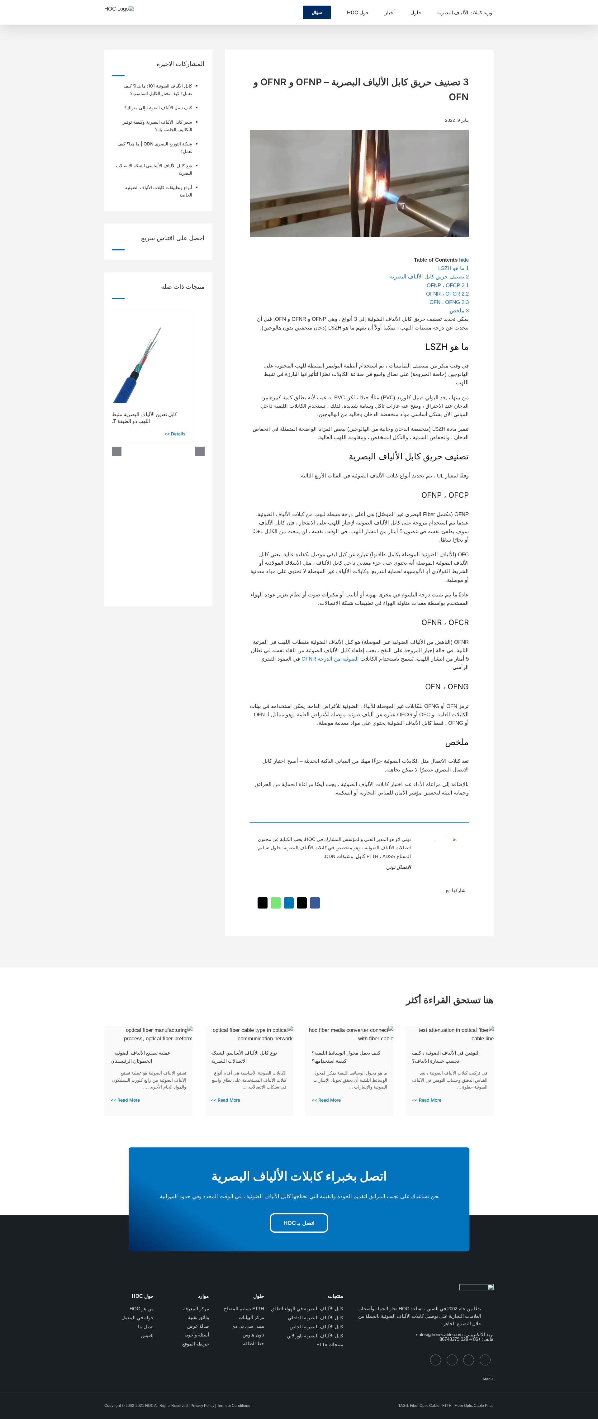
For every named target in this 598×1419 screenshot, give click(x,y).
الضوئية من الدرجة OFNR (330, 659)
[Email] (262, 903)
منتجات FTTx (329, 1344)
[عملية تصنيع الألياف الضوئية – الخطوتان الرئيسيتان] (148, 1030)
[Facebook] (314, 903)
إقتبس (147, 1335)
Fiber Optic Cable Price (474, 1405)
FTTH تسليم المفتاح (244, 1308)
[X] (301, 903)
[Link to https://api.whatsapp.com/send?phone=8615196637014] (485, 1360)
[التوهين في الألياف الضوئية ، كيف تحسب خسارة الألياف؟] (450, 1030)
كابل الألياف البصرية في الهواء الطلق (307, 1308)
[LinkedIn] (288, 903)
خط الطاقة (253, 1343)
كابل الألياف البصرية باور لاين (315, 1335)
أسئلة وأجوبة (196, 1334)
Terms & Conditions (233, 1405)
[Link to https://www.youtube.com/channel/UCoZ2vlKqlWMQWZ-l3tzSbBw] (452, 1360)
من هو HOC (142, 1308)
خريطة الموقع (195, 1343)
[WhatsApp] (275, 903)
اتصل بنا (146, 1326)
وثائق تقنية (198, 1317)
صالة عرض (198, 1326)
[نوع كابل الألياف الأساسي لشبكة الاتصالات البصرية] (249, 1030)
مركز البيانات (251, 1317)
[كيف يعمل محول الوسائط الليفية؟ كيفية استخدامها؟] (349, 1030)
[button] (291, 12)
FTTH (447, 1405)
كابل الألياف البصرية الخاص (316, 1326)
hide (464, 260)
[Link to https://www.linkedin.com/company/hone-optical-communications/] (435, 1360)
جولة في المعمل (137, 1317)
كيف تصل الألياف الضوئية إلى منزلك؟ (158, 107)
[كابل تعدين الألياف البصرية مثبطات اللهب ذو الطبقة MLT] (146, 314)
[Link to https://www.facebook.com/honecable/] (468, 1360)
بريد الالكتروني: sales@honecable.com (455, 1334)
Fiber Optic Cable (424, 1405)
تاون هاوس (253, 1334)
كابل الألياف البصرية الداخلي (315, 1317)
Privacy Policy (202, 1405)
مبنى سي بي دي (247, 1326)
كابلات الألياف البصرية (305, 847)
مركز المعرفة (196, 1308)
